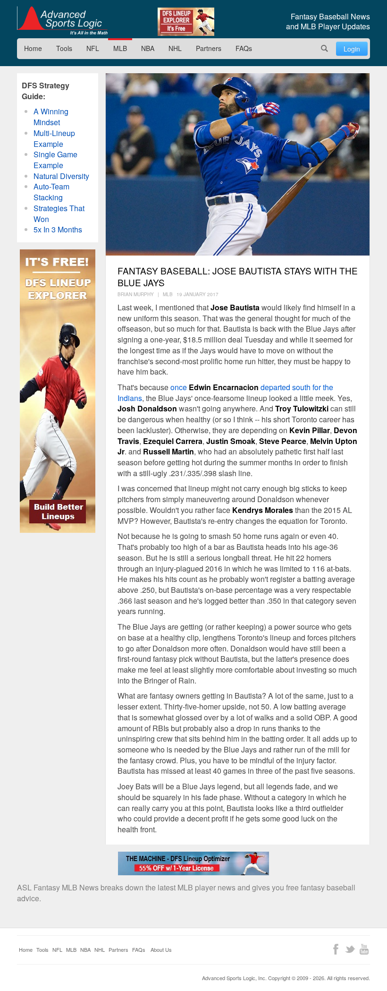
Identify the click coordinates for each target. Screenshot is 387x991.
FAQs (244, 48)
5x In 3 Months (58, 229)
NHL (175, 48)
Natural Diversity (61, 176)
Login (352, 48)
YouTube (364, 949)
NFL (92, 48)
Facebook (336, 949)
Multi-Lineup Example (54, 138)
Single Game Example (55, 160)
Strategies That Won (59, 213)
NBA (147, 48)
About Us (161, 949)
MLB (120, 48)
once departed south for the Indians (225, 392)
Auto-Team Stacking (51, 192)
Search (325, 48)
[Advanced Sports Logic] (62, 20)
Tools (64, 48)
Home (33, 48)
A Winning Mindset (51, 117)
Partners (208, 48)
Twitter (350, 949)
